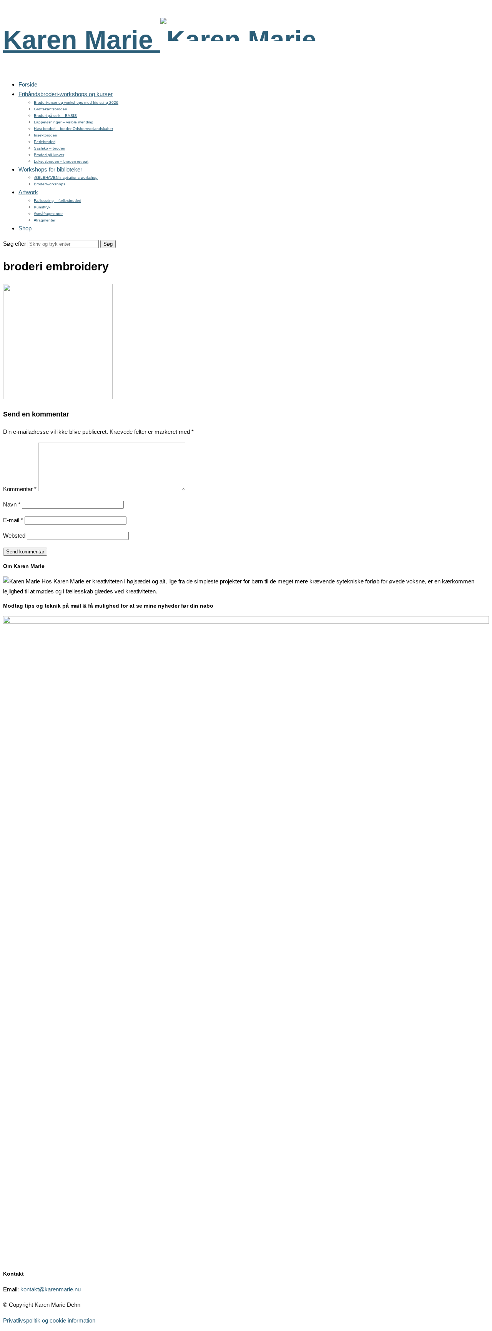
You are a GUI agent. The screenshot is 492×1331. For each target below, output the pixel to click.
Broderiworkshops (49, 184)
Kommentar (20, 489)
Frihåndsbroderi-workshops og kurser (65, 94)
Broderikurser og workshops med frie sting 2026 (76, 102)
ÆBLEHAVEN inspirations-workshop (66, 177)
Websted (14, 535)
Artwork (28, 192)
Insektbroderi (45, 135)
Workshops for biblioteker (50, 169)
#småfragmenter (48, 214)
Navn (11, 504)
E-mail (13, 520)
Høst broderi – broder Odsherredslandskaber (73, 129)
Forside (27, 84)
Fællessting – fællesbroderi (57, 200)
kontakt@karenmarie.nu (50, 1289)
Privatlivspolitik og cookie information (49, 1320)
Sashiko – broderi (49, 148)
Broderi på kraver (49, 155)
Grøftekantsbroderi (50, 109)
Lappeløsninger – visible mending (63, 122)
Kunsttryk (42, 207)
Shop (25, 228)
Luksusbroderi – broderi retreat (61, 161)
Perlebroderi (44, 142)
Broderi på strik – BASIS (55, 115)
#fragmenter (44, 220)
